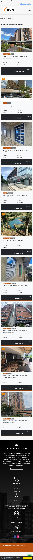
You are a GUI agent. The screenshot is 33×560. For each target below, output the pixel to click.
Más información (9, 558)
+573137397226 (16, 488)
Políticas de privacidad (16, 469)
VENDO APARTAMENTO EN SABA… (16, 56)
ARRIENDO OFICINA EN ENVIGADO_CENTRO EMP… (15, 195)
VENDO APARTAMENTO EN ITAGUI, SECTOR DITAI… (15, 420)
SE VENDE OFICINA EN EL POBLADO (12, 105)
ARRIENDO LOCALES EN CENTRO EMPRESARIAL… (15, 375)
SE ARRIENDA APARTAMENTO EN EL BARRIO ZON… (15, 285)
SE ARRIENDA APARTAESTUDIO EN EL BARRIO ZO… (15, 150)
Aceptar (27, 557)
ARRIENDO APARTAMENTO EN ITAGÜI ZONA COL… (15, 330)
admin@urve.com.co (16, 522)
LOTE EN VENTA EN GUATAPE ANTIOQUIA (13, 240)
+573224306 (16, 491)
